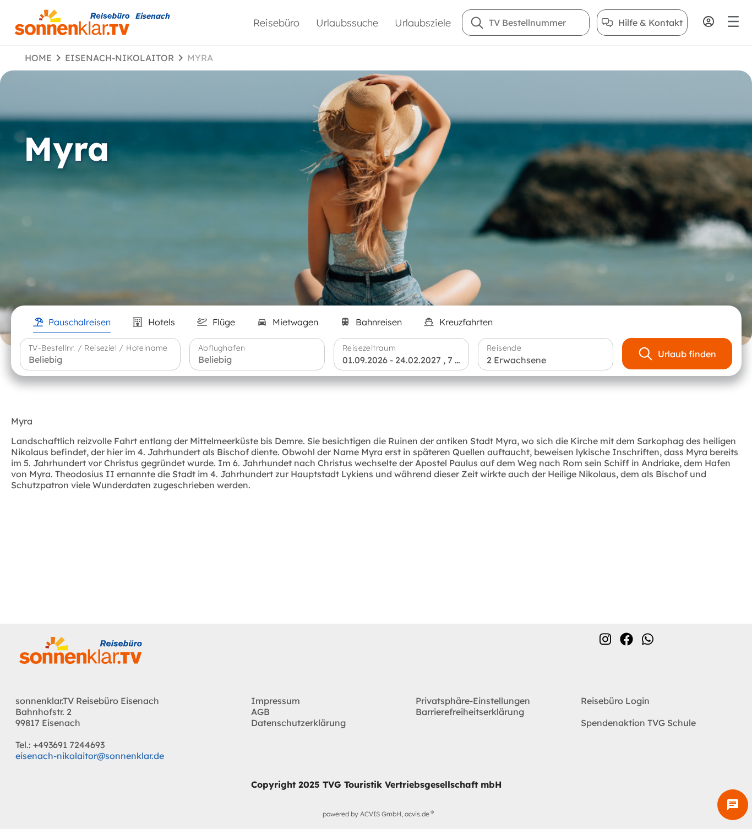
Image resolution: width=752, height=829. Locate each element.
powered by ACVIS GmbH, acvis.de (376, 814)
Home (38, 57)
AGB (260, 711)
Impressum (275, 700)
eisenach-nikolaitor (119, 57)
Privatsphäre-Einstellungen (473, 700)
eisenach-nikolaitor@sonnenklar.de (89, 755)
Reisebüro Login (615, 700)
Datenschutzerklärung (298, 722)
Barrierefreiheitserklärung (470, 711)
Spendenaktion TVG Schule (638, 722)
